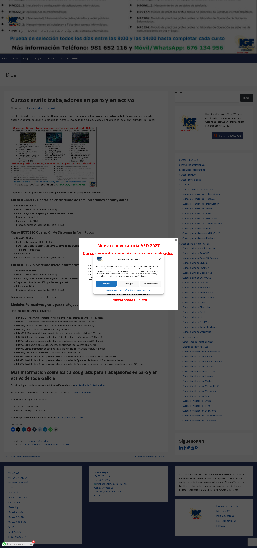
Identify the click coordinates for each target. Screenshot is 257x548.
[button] (159, 259)
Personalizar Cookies (114, 290)
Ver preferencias (150, 283)
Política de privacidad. (132, 290)
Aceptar (106, 283)
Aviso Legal (146, 290)
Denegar (128, 283)
